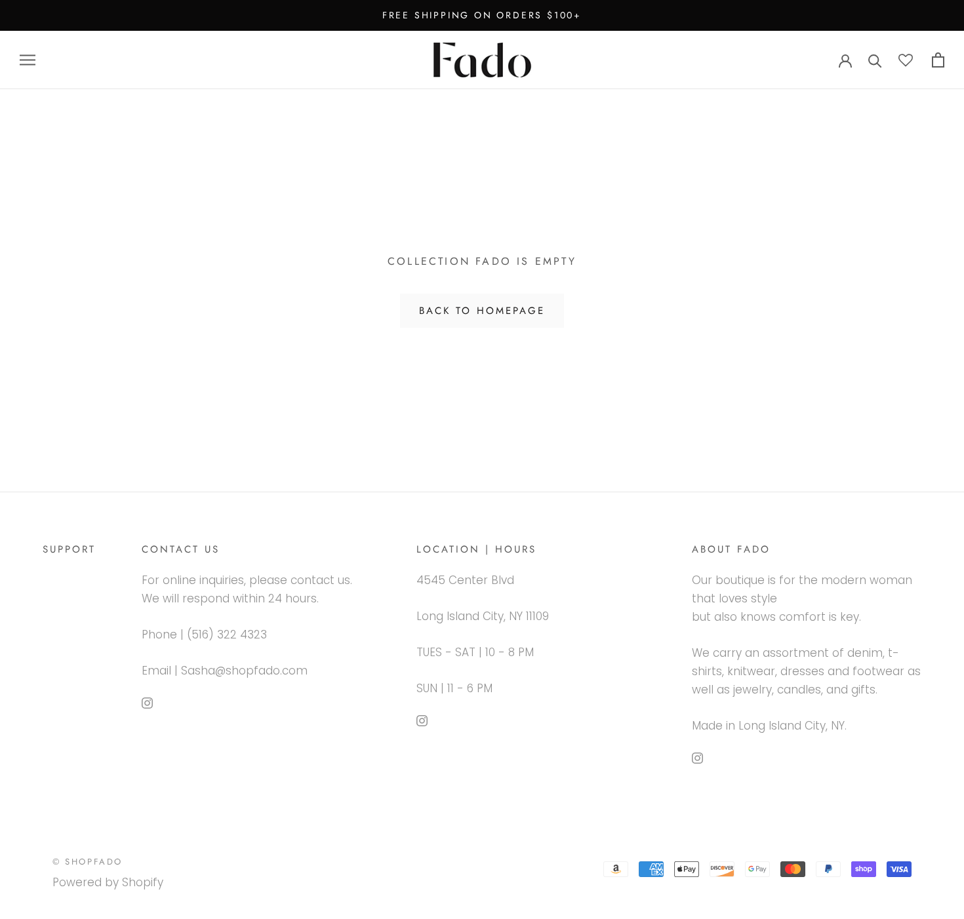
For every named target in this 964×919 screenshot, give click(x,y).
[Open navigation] (27, 60)
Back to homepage (482, 310)
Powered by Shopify (107, 882)
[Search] (875, 60)
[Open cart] (938, 60)
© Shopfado (87, 861)
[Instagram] (147, 702)
